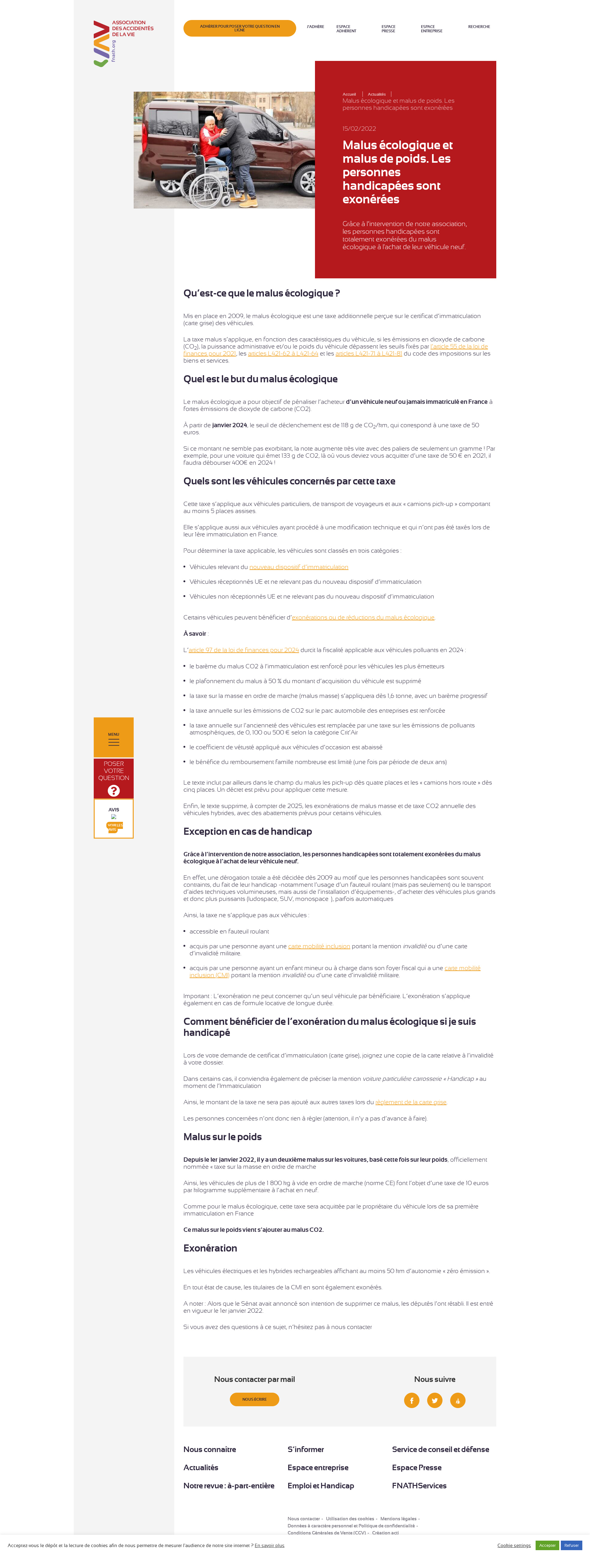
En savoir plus (270, 1545)
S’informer (306, 1449)
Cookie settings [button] (514, 1545)
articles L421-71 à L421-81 (369, 353)
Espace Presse (388, 29)
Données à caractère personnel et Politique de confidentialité (351, 1526)
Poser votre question (113, 771)
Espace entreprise (431, 29)
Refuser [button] (571, 1545)
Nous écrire (254, 1399)
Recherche (479, 27)
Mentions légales (398, 1519)
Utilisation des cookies (350, 1519)
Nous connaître (209, 1449)
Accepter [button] (547, 1545)
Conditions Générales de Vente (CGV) (327, 1533)
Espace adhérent (346, 29)
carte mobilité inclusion (319, 946)
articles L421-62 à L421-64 (283, 353)
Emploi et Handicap (321, 1485)
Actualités (200, 1467)
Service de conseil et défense (440, 1449)
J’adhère (315, 27)
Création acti (385, 1533)
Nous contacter (304, 1519)
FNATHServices (419, 1485)
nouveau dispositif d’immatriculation (299, 567)
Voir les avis (115, 827)
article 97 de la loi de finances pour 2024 (244, 650)
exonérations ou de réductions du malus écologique (363, 617)
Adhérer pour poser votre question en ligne (240, 28)
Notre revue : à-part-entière (228, 1485)
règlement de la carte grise (411, 1102)
